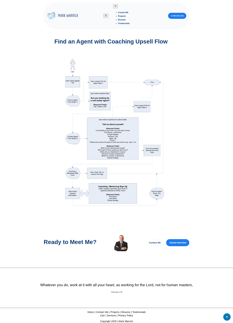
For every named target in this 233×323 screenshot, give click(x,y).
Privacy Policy (125, 315)
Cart (102, 315)
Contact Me (155, 242)
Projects (115, 312)
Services (111, 315)
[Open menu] (105, 16)
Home (90, 312)
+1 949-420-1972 (177, 16)
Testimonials (139, 312)
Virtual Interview (177, 242)
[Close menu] (115, 6)
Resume (125, 312)
